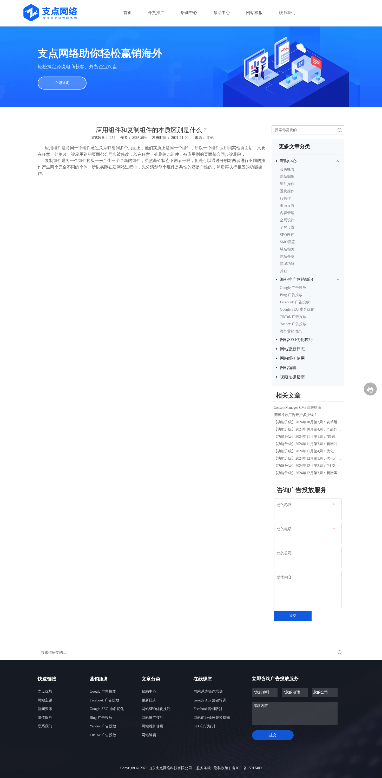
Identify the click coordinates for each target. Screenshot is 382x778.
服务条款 (203, 768)
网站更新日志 (292, 349)
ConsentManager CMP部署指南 (297, 408)
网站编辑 (287, 177)
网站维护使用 (292, 358)
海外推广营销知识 (296, 279)
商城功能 (287, 264)
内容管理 (287, 213)
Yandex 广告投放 (293, 324)
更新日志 (149, 700)
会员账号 (287, 169)
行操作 (285, 198)
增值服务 (45, 718)
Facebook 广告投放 (294, 302)
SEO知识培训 (204, 726)
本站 (210, 138)
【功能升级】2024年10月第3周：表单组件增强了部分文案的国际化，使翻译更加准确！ (308, 422)
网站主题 (45, 700)
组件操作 (287, 184)
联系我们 (45, 726)
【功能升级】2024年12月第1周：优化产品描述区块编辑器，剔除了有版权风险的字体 (308, 458)
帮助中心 (288, 161)
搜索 (339, 130)
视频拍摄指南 (292, 377)
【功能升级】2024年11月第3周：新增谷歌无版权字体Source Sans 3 (308, 444)
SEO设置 (287, 235)
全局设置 (287, 227)
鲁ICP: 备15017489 (247, 768)
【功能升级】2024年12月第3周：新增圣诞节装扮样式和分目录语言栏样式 (308, 473)
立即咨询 (62, 83)
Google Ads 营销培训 (210, 700)
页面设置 (287, 206)
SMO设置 (287, 242)
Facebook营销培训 (208, 709)
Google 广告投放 (293, 288)
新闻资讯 (45, 709)
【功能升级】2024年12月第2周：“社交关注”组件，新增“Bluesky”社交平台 (308, 466)
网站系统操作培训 (208, 691)
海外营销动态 (291, 331)
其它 (283, 271)
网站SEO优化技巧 (296, 339)
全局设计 (287, 220)
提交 (293, 616)
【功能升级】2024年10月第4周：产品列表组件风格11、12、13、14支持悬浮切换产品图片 (308, 429)
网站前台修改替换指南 (212, 718)
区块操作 (287, 191)
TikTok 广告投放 (293, 317)
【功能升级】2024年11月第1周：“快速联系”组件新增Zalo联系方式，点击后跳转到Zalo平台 (308, 437)
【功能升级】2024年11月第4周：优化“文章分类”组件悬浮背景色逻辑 (308, 451)
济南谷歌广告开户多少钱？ (295, 415)
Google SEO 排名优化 (297, 309)
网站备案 (287, 256)
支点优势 (45, 691)
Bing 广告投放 (291, 295)
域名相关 (287, 249)
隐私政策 (221, 768)
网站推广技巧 (152, 718)
